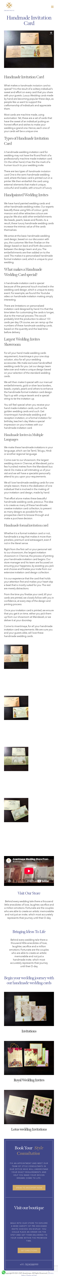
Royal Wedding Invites (29, 1080)
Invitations (29, 1031)
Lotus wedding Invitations (29, 1129)
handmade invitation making (29, 296)
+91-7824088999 (29, 1264)
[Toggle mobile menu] (52, 6)
